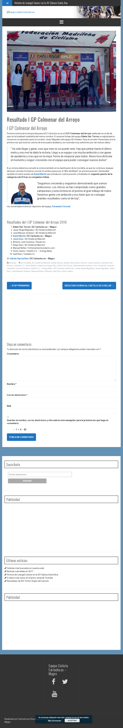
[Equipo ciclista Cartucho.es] (20, 12)
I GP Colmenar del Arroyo (63, 268)
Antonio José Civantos (90, 263)
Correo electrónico (17, 395)
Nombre (11, 384)
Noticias (12, 263)
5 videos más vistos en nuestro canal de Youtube (38, 4)
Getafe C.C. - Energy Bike (41, 268)
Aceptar (72, 720)
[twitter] (65, 682)
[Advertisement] (61, 315)
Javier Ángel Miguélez (84, 268)
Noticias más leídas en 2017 (20, 571)
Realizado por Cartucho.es (16, 719)
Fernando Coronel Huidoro (18, 268)
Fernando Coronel (61, 206)
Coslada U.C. (19, 265)
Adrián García (57, 263)
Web (9, 406)
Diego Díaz (52, 265)
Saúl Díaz (57, 271)
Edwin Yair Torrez (64, 265)
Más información (54, 720)
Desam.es (41, 265)
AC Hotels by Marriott (41, 263)
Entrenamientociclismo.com (85, 265)
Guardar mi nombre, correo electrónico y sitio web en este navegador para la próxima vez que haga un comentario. (57, 421)
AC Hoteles (26, 263)
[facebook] (53, 682)
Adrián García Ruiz (19, 258)
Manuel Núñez (37, 271)
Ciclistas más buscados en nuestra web (25, 568)
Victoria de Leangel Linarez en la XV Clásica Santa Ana (32, 574)
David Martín (40, 174)
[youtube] (55, 694)
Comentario (13, 354)
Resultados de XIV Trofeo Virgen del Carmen (28, 581)
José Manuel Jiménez (21, 271)
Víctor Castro (67, 271)
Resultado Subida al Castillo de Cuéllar (89, 285)
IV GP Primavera (19, 285)
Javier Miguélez (102, 268)
